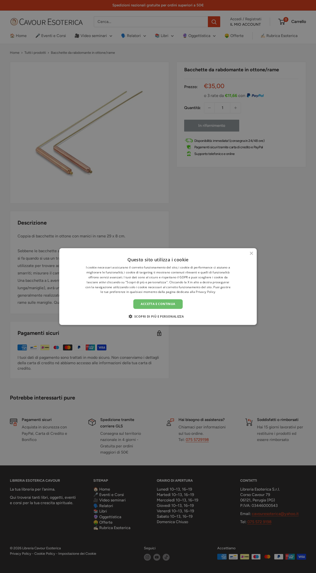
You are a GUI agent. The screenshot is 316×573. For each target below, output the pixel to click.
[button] (158, 316)
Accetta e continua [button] (158, 304)
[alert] (158, 286)
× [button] (251, 253)
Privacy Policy (205, 292)
